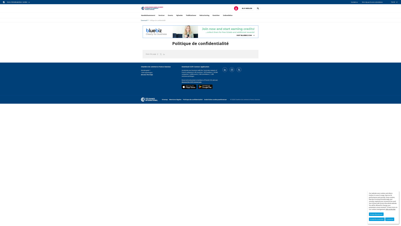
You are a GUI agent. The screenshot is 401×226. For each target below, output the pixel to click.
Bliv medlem (247, 8)
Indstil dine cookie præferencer (215, 99)
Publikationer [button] (191, 15)
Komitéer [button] (216, 15)
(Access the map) (147, 75)
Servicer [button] (162, 15)
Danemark (144, 20)
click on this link (390, 209)
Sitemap (165, 99)
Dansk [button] (393, 2)
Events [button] (170, 15)
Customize (389, 219)
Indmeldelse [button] (227, 15)
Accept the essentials (376, 219)
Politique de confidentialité (192, 99)
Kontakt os (354, 2)
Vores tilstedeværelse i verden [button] (17, 2)
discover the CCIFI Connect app (191, 82)
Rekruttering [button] (204, 15)
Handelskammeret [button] (148, 15)
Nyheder (179, 15)
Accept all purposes (376, 214)
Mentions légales (175, 99)
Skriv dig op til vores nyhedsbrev (372, 2)
